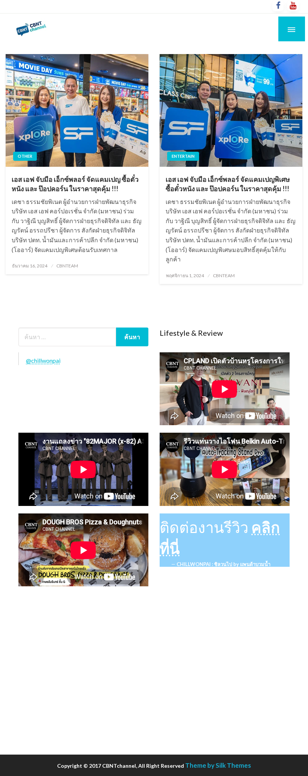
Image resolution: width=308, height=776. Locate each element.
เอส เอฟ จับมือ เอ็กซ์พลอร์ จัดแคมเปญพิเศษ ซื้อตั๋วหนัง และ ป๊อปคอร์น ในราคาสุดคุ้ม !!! (228, 184)
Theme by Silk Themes (218, 765)
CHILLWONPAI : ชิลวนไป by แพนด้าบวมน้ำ (223, 564)
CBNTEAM (67, 266)
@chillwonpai (43, 360)
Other (25, 156)
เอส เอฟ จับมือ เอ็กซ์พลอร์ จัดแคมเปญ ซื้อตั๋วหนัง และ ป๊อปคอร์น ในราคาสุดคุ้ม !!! (75, 184)
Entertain (183, 156)
